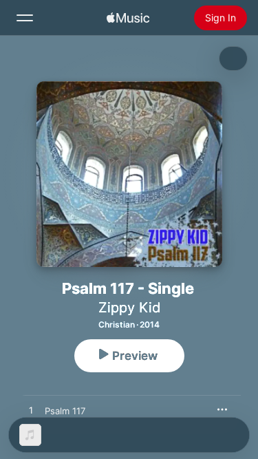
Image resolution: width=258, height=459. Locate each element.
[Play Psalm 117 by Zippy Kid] (31, 411)
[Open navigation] (25, 18)
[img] (128, 18)
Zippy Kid (129, 307)
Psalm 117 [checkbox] (65, 410)
